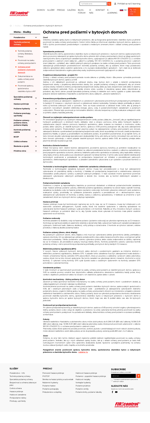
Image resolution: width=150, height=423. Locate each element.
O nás (91, 11)
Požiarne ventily (82, 389)
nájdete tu (83, 352)
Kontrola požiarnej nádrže (22, 131)
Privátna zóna (20, 151)
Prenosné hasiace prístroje (53, 373)
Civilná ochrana (20, 141)
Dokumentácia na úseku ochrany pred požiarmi (26, 79)
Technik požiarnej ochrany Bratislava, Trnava (25, 54)
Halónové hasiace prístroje (86, 373)
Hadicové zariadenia (18, 395)
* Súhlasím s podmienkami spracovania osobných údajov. (125, 380)
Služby (51, 10)
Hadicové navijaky (83, 379)
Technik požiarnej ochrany (22, 43)
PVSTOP (46, 376)
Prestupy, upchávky (18, 401)
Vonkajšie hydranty (83, 383)
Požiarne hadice (48, 386)
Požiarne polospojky (50, 389)
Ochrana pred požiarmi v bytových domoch (27, 70)
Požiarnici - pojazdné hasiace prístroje (91, 376)
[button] (123, 10)
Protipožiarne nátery (18, 398)
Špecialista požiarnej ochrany (23, 98)
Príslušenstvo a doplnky (52, 392)
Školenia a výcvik (21, 146)
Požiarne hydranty (22, 109)
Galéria (71, 10)
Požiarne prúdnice (83, 386)
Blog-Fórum (81, 11)
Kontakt (100, 10)
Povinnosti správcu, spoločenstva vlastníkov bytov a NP (27, 88)
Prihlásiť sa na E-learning (128, 4)
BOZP (16, 137)
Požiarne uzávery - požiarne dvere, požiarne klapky (22, 122)
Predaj (61, 10)
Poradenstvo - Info (17, 373)
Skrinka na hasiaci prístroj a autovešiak (57, 379)
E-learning (112, 11)
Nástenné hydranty (50, 383)
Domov (41, 10)
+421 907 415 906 (133, 12)
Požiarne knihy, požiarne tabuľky (89, 392)
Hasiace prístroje (21, 104)
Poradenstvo (19, 37)
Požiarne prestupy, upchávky (22, 114)
